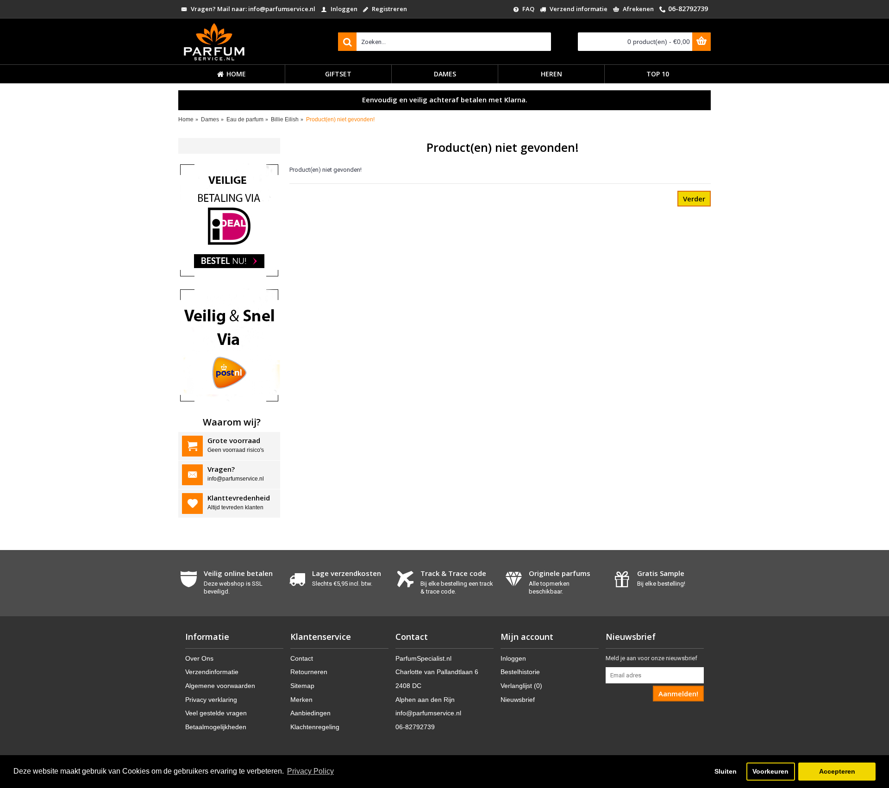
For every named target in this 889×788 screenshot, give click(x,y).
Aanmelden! (678, 693)
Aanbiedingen (310, 713)
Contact (301, 658)
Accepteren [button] (837, 771)
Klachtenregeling (314, 727)
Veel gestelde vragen (216, 713)
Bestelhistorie (520, 671)
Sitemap (302, 685)
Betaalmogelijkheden (215, 727)
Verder (694, 198)
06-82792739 (415, 727)
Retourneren (308, 671)
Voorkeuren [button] (770, 771)
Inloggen (513, 658)
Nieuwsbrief (518, 699)
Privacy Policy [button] (310, 771)
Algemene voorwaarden (220, 685)
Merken (301, 699)
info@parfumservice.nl (428, 713)
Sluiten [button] (725, 771)
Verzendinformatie (211, 671)
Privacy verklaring (211, 699)
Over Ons (199, 658)
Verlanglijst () (521, 685)
